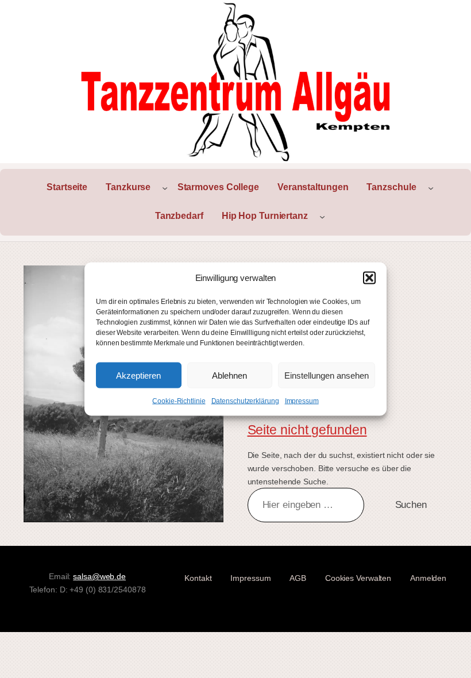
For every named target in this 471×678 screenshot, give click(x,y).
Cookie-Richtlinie (178, 401)
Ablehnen (229, 375)
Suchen (411, 504)
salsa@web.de (99, 576)
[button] (369, 278)
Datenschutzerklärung (245, 401)
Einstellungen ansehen (326, 375)
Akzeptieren (138, 375)
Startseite (67, 187)
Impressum (302, 401)
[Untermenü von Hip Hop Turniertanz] (322, 216)
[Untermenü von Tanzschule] (431, 188)
